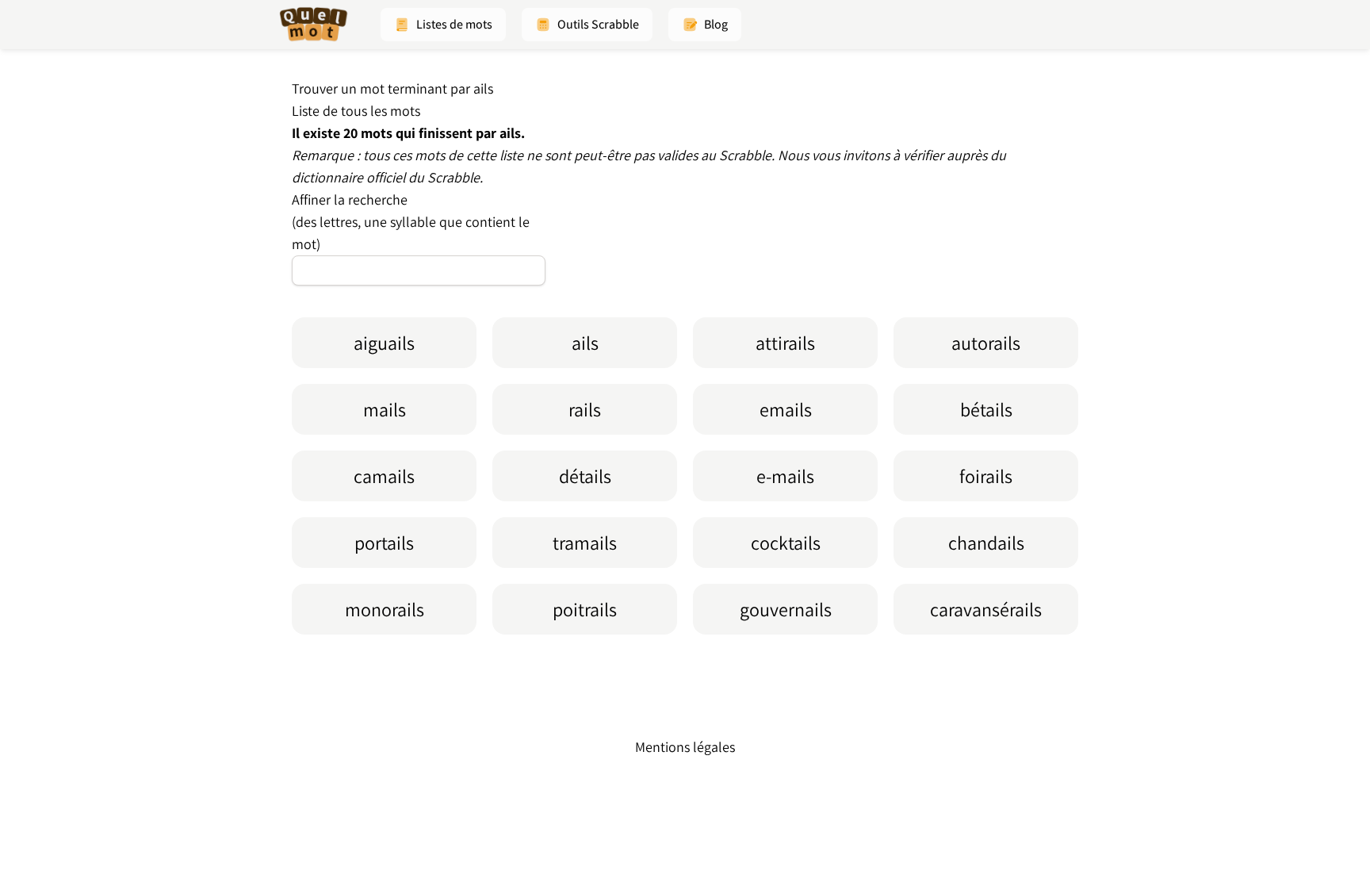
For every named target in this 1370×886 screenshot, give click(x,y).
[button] (443, 24)
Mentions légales (685, 747)
